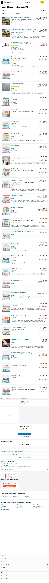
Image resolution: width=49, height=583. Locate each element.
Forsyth (14, 495)
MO (5, 398)
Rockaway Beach (4, 496)
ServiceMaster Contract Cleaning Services (22, 17)
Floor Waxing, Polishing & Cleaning (33, 19)
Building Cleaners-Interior (22, 43)
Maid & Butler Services (22, 58)
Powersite (27, 496)
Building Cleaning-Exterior (22, 353)
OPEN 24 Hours (18, 13)
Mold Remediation (32, 158)
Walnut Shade (40, 495)
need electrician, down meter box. (8, 447)
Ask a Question (25, 444)
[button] (46, 2)
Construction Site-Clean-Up (23, 31)
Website (12, 20)
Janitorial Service (31, 43)
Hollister (2, 495)
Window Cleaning (20, 507)
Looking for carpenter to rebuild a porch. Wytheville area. (12, 451)
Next (29, 403)
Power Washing (20, 506)
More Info (21, 20)
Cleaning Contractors (32, 73)
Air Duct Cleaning (36, 504)
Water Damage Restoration (23, 158)
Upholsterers (3, 506)
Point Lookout (16, 496)
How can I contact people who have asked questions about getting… (15, 454)
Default (44, 10)
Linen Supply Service (5, 509)
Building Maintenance (32, 353)
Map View (5, 10)
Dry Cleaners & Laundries (22, 73)
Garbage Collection (4, 504)
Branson (8, 398)
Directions (17, 20)
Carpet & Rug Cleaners (22, 19)
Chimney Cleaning (4, 507)
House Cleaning (14, 19)
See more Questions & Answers (24, 457)
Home (2, 398)
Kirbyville (27, 495)
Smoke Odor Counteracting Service (40, 507)
